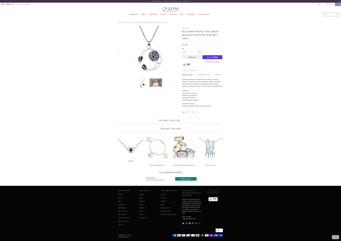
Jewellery (133, 14)
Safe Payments (122, 214)
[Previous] (119, 50)
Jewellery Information (124, 218)
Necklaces (210, 150)
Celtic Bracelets (157, 150)
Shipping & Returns (204, 74)
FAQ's (162, 204)
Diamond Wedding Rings (183, 150)
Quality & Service (165, 208)
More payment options (212, 61)
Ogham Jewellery (127, 235)
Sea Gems (185, 28)
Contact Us (164, 198)
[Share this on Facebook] (188, 112)
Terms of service (122, 211)
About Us (163, 194)
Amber (130, 148)
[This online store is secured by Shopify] (186, 66)
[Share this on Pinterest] (193, 112)
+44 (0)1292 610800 (24, 4)
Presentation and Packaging (168, 214)
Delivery (120, 194)
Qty (183, 48)
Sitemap (120, 224)
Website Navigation (123, 221)
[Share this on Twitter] (184, 112)
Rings (143, 14)
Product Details (187, 74)
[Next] (179, 50)
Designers (153, 14)
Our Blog (163, 201)
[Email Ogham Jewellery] (16, 4)
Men (182, 14)
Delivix (127, 237)
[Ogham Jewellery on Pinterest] (11, 4)
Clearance (191, 14)
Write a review (186, 179)
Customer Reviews (166, 211)
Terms (119, 201)
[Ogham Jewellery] (170, 9)
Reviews (217, 74)
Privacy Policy (122, 204)
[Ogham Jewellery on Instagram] (13, 4)
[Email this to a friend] (198, 112)
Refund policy (122, 208)
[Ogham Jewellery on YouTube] (8, 4)
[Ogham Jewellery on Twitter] (2, 4)
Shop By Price (204, 14)
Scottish (173, 14)
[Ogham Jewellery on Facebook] (5, 4)
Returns (120, 198)
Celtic (163, 14)
